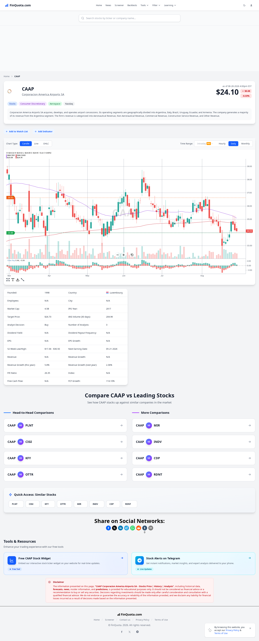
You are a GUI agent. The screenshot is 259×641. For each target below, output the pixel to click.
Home (99, 5)
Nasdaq (69, 103)
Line (36, 143)
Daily (233, 143)
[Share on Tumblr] (144, 528)
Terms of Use (161, 619)
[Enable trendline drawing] (22, 279)
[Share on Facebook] (108, 528)
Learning (168, 5)
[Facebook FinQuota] (122, 632)
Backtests (132, 5)
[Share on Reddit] (138, 528)
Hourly (222, 143)
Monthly (245, 143)
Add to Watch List (18, 131)
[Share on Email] (150, 528)
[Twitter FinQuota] (130, 632)
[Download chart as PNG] (18, 279)
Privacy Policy (142, 619)
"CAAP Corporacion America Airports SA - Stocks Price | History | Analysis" (134, 586)
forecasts (58, 589)
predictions (102, 589)
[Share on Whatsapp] (132, 528)
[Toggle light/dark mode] (244, 5)
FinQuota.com (131, 614)
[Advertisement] (129, 48)
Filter (155, 5)
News (108, 5)
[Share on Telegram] (126, 528)
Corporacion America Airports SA (43, 94)
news (66, 589)
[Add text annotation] (13, 279)
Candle (25, 143)
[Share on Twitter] (114, 528)
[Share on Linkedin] (120, 528)
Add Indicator (45, 131)
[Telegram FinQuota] (137, 632)
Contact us (125, 619)
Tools (143, 5)
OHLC (46, 143)
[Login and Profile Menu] (251, 5)
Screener (119, 5)
